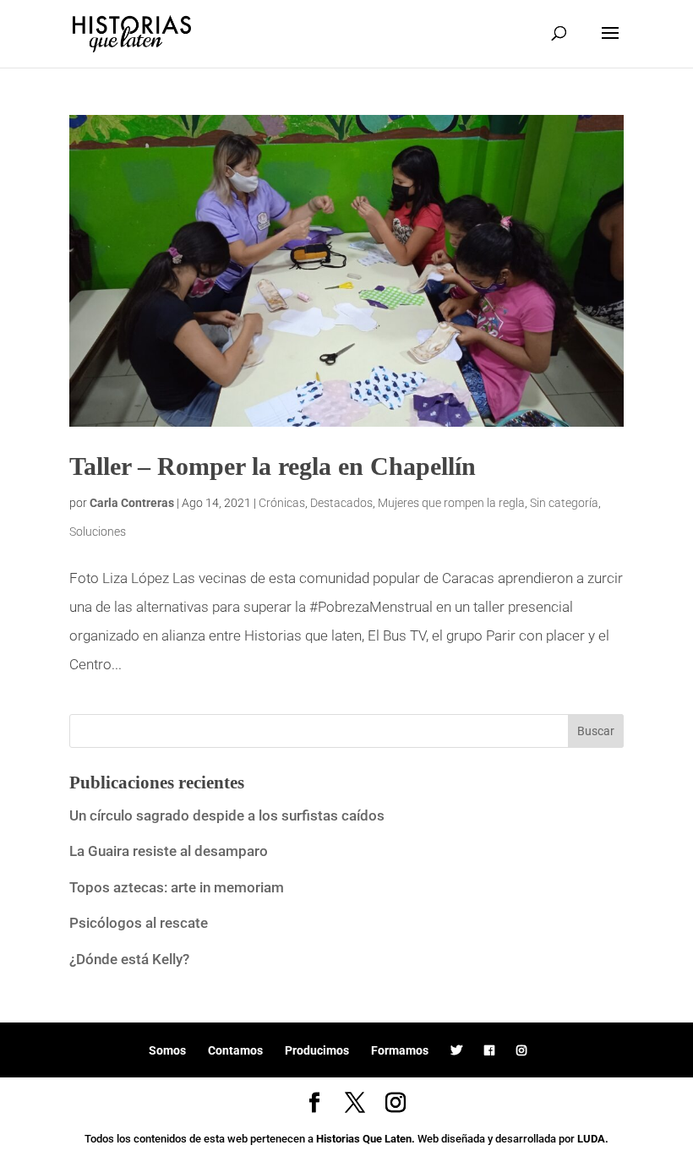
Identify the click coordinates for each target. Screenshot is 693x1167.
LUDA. (592, 1138)
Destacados (341, 503)
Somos (167, 1050)
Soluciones (97, 531)
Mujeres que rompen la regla (451, 503)
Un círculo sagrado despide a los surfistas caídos (228, 815)
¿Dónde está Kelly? (129, 959)
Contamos (235, 1050)
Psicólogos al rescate (138, 922)
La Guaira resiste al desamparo (168, 851)
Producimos (317, 1050)
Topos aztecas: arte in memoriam (176, 887)
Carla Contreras (132, 503)
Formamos (399, 1050)
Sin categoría (564, 503)
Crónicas (282, 503)
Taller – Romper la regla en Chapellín (272, 466)
